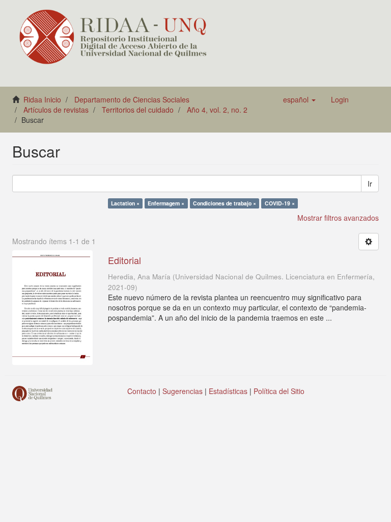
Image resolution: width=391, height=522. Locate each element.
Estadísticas (228, 391)
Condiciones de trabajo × (224, 203)
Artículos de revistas (56, 110)
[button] (299, 99)
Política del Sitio (279, 391)
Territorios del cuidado (138, 110)
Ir (370, 183)
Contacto (141, 391)
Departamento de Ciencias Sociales (131, 99)
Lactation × (125, 203)
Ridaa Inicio (42, 99)
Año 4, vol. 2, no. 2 (217, 110)
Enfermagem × (166, 203)
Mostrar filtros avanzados (338, 218)
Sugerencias (182, 391)
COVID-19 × (280, 203)
